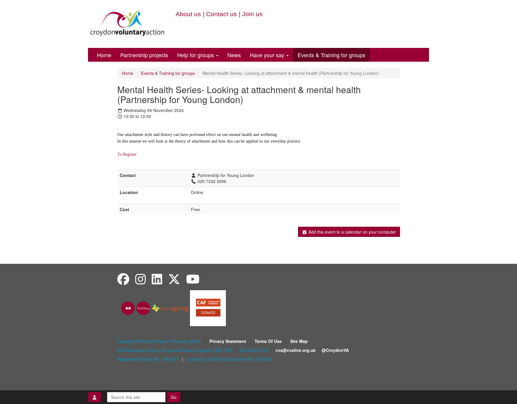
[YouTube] (193, 278)
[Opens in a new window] (208, 308)
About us (188, 13)
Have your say (268, 55)
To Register (127, 154)
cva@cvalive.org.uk (296, 350)
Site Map (299, 341)
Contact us (221, 13)
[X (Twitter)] (174, 278)
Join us (252, 13)
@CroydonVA (335, 350)
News (234, 55)
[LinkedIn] (157, 278)
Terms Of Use (269, 341)
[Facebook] (123, 278)
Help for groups (196, 55)
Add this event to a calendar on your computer (351, 232)
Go (174, 397)
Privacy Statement (228, 341)
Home (104, 55)
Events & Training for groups (331, 55)
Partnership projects (144, 55)
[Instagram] (140, 278)
